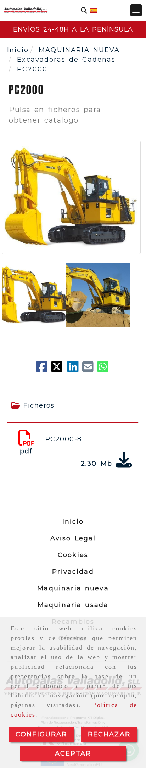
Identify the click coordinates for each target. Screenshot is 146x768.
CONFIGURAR (41, 734)
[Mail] (89, 369)
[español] (93, 10)
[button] (136, 10)
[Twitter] (59, 369)
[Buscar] (84, 10)
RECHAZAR (109, 734)
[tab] (72, 405)
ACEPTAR (73, 753)
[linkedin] (74, 369)
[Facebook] (43, 369)
